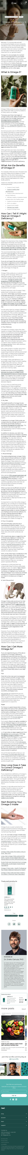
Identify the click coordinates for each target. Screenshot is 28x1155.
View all (24, 1009)
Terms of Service (5, 1142)
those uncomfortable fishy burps (14, 754)
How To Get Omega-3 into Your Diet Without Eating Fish (11, 1044)
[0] (25, 3)
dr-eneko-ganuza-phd (11, 16)
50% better (22, 742)
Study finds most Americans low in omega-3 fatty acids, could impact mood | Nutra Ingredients (14, 863)
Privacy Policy (4, 1140)
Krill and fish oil (5, 693)
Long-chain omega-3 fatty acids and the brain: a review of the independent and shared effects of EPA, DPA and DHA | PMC (14, 857)
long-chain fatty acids (16, 125)
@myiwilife (14, 1059)
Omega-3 (7, 897)
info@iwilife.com (7, 1135)
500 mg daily (11, 253)
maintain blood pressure (13, 544)
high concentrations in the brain (10, 463)
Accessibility (4, 1144)
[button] (6, 3)
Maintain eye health (12, 207)
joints (21, 16)
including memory (6, 344)
